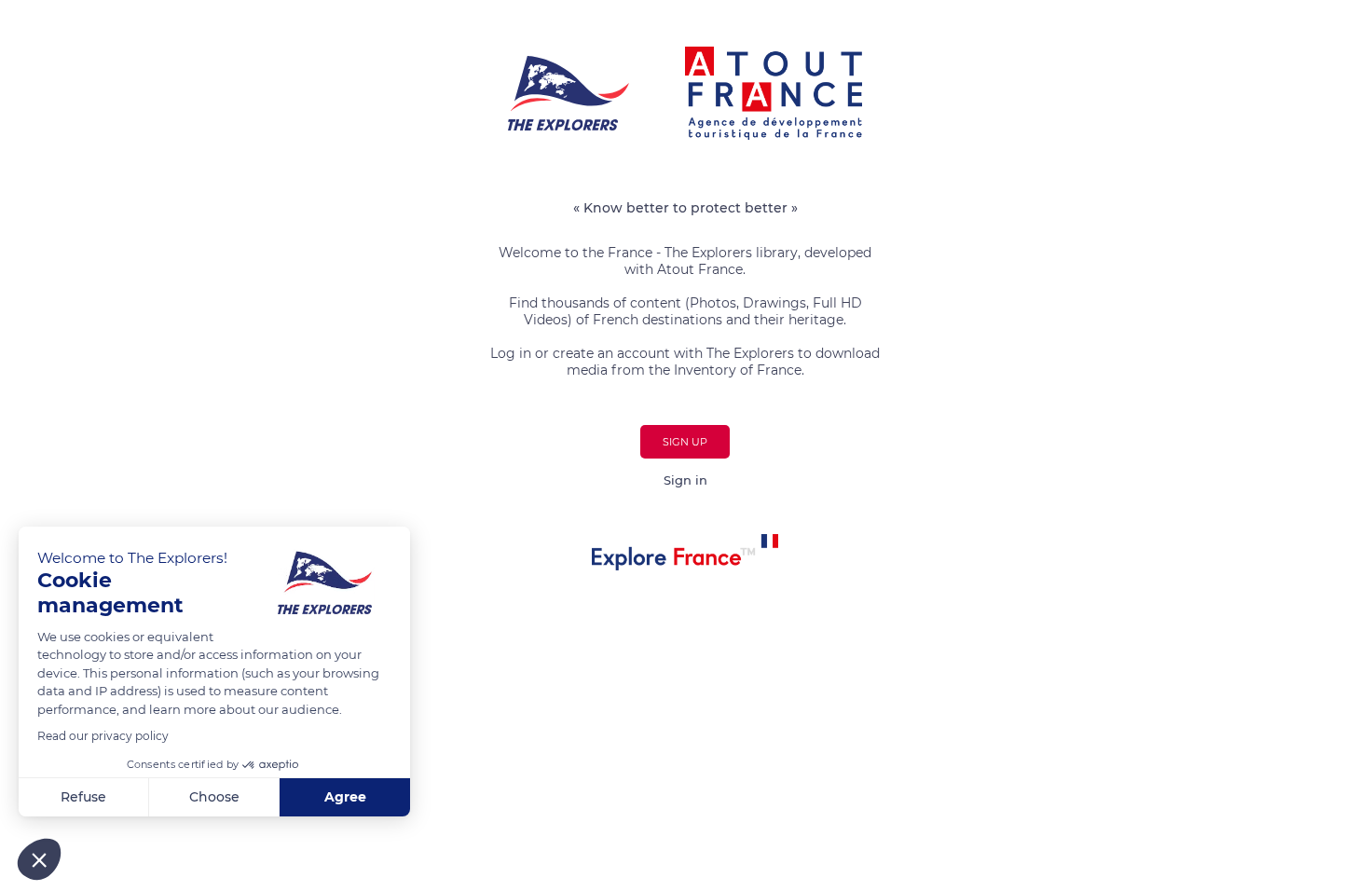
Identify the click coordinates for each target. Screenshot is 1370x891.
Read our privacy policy (103, 736)
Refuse (83, 796)
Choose (214, 796)
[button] (39, 859)
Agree (345, 796)
